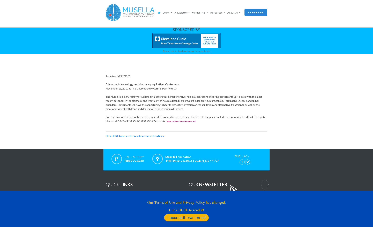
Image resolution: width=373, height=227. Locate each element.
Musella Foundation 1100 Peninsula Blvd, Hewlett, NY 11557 (192, 159)
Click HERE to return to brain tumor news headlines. (135, 136)
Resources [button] (216, 12)
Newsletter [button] (181, 12)
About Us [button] (232, 12)
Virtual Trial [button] (199, 12)
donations (255, 12)
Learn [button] (166, 12)
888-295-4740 (134, 159)
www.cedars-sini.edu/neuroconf (181, 121)
